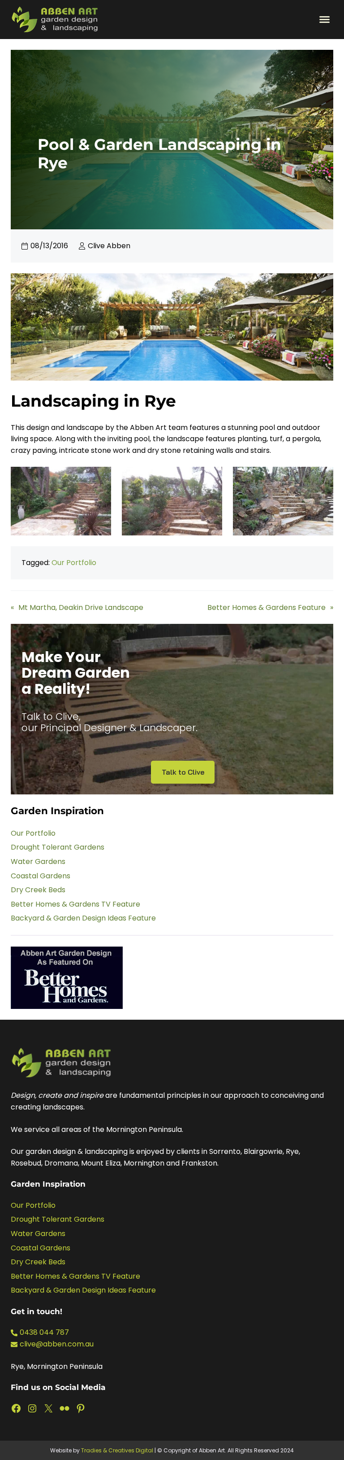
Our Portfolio (74, 562)
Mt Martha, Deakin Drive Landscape (80, 607)
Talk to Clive (183, 771)
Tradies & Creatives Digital (117, 1450)
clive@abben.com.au (57, 1344)
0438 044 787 (44, 1332)
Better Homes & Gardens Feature (266, 607)
